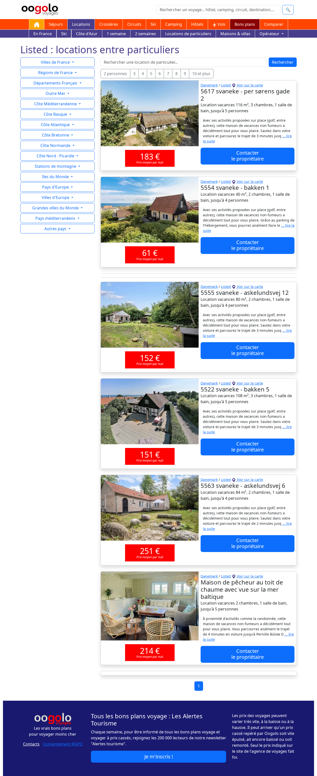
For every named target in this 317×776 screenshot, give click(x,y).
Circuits (134, 24)
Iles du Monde (56, 176)
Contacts (31, 744)
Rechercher (282, 62)
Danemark (209, 85)
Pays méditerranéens (55, 218)
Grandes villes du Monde (56, 208)
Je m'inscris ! (158, 756)
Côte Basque (56, 114)
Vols (220, 24)
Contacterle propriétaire (247, 155)
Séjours (56, 24)
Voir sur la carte (249, 85)
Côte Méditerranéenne (56, 104)
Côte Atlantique (56, 124)
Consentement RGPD (62, 744)
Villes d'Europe (56, 197)
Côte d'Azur (87, 33)
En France (42, 33)
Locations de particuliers (188, 33)
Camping (173, 24)
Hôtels (197, 24)
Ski (153, 24)
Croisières (108, 24)
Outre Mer (56, 93)
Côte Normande (55, 145)
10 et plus (201, 73)
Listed (226, 85)
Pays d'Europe (56, 187)
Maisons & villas (235, 33)
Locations (81, 24)
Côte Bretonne (56, 135)
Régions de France (56, 72)
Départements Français (55, 83)
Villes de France (56, 62)
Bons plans (245, 24)
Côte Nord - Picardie (56, 156)
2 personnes (115, 73)
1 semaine (116, 33)
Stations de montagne (56, 166)
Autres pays (55, 228)
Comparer (273, 24)
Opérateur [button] (270, 33)
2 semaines (145, 33)
